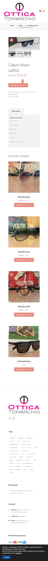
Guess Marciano (14, 450)
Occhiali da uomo (30, 92)
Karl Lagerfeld (14, 453)
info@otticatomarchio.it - (22, 520)
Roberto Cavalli (27, 466)
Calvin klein (14, 94)
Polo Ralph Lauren (28, 463)
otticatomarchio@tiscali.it (18, 522)
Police (18, 463)
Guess (36, 447)
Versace (32, 469)
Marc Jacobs (13, 457)
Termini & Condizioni (16, 493)
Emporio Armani (25, 444)
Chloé (18, 441)
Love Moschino (31, 453)
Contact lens (26, 441)
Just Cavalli (24, 450)
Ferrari (23, 447)
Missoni (12, 460)
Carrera (12, 441)
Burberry (21, 438)
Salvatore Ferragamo (15, 469)
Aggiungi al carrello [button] (22, 205)
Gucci (29, 447)
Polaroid (12, 463)
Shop (20, 25)
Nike (34, 460)
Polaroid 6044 (24, 361)
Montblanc (19, 460)
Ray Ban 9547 (24, 197)
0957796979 (21, 516)
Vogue (11, 472)
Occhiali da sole (32, 25)
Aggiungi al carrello (17, 85)
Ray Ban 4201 (24, 252)
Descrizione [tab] (16, 111)
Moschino (27, 460)
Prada (11, 466)
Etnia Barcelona (14, 447)
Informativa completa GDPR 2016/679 (21, 491)
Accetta (6, 557)
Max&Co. (21, 457)
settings (18, 553)
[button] (36, 40)
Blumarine (13, 438)
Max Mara (29, 457)
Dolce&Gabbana (14, 444)
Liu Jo (22, 453)
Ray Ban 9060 (24, 306)
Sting (25, 469)
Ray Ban (18, 466)
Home (12, 25)
